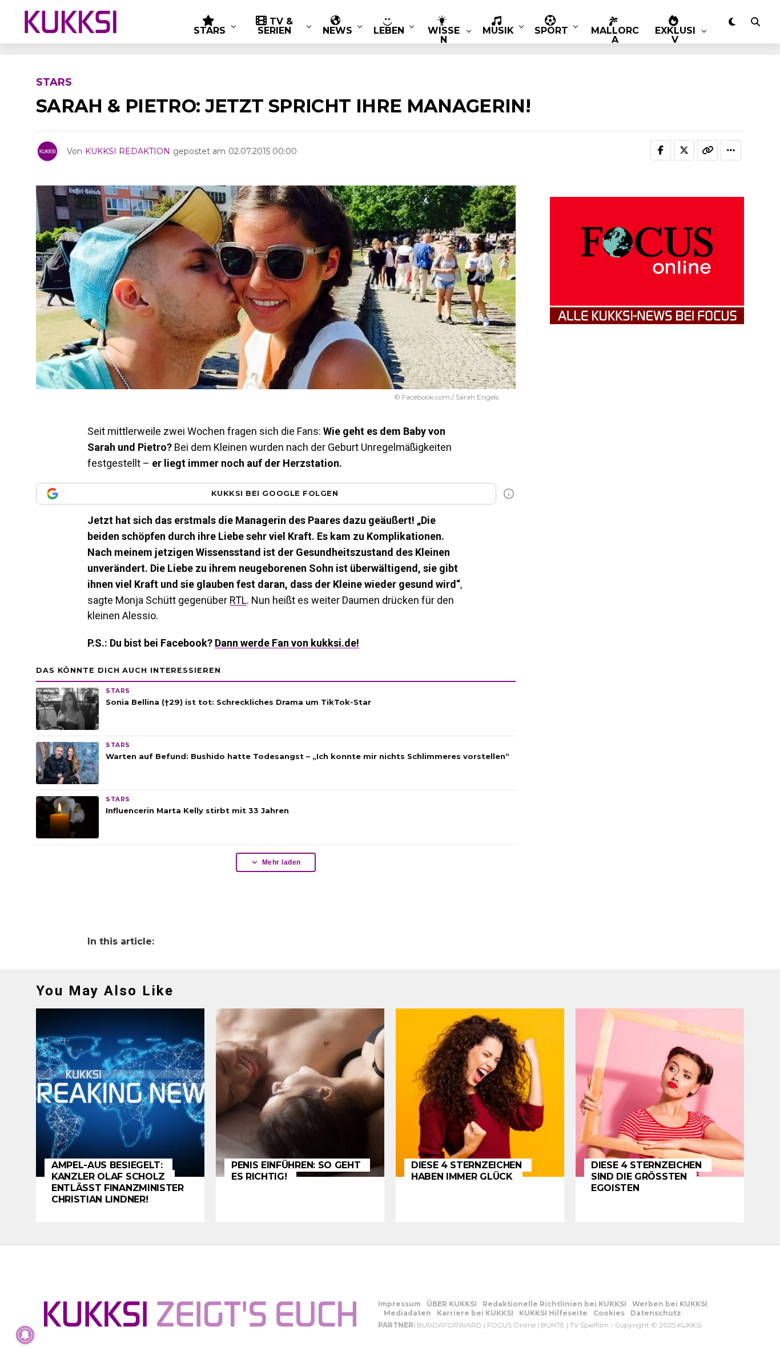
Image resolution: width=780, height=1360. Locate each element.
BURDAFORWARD (449, 1325)
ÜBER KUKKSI (452, 1304)
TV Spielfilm (589, 1325)
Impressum (399, 1304)
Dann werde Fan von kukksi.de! (287, 643)
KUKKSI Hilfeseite (553, 1313)
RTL (238, 600)
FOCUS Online (511, 1325)
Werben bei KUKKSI (669, 1304)
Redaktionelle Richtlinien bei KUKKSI (554, 1304)
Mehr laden (281, 862)
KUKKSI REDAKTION (127, 151)
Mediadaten (407, 1313)
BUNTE (553, 1325)
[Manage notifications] (25, 1335)
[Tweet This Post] (684, 150)
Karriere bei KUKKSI (475, 1313)
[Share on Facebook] (660, 150)
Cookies (609, 1313)
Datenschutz (655, 1313)
